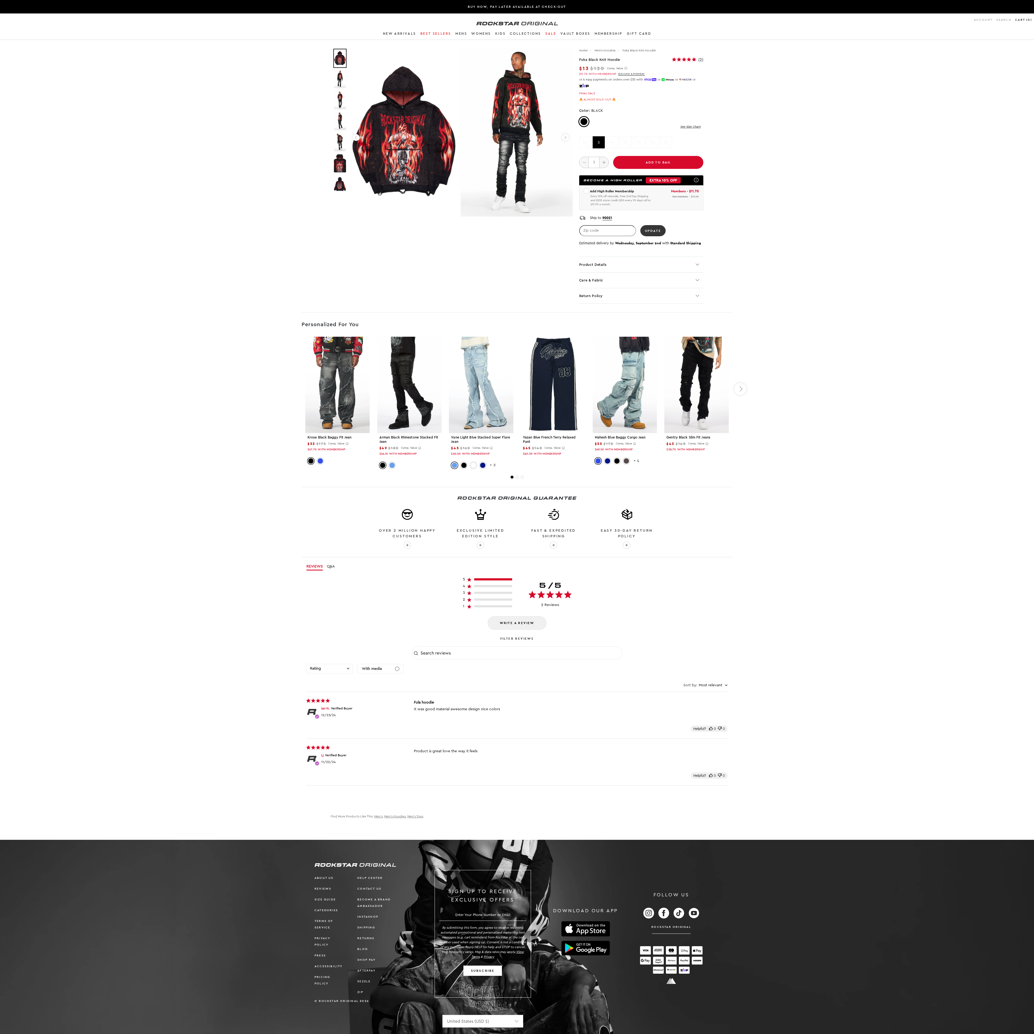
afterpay (366, 970)
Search (1003, 19)
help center (370, 877)
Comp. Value (615, 68)
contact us (369, 888)
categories (326, 910)
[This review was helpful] (710, 728)
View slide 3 (522, 477)
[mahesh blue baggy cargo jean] (625, 385)
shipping (366, 927)
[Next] (565, 137)
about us (324, 877)
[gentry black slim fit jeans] (696, 385)
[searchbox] (521, 653)
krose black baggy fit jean (330, 437)
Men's (378, 816)
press (320, 955)
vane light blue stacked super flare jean (480, 439)
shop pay (366, 959)
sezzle (364, 981)
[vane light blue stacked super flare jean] (481, 385)
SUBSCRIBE (483, 971)
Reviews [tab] (314, 566)
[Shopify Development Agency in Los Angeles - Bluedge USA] (671, 981)
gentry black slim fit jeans (688, 437)
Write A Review (517, 623)
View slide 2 (517, 477)
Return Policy (591, 296)
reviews (323, 888)
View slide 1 (512, 477)
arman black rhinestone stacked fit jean (408, 439)
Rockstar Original (671, 926)
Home (583, 50)
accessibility (329, 966)
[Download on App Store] (585, 928)
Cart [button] (1023, 19)
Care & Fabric (591, 280)
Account (983, 19)
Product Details (593, 264)
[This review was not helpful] (719, 728)
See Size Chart (690, 126)
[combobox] (329, 668)
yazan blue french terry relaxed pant (549, 439)
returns (365, 938)
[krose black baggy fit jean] (337, 385)
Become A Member (631, 73)
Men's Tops (415, 816)
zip (360, 992)
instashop (367, 916)
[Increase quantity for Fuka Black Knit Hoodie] (604, 162)
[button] (399, 34)
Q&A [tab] (331, 566)
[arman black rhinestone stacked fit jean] (409, 385)
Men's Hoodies (605, 50)
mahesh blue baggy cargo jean (620, 437)
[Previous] (356, 137)
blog (362, 949)
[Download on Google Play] (585, 948)
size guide (325, 899)
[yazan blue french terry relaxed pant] (553, 385)
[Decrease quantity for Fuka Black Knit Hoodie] (584, 162)
